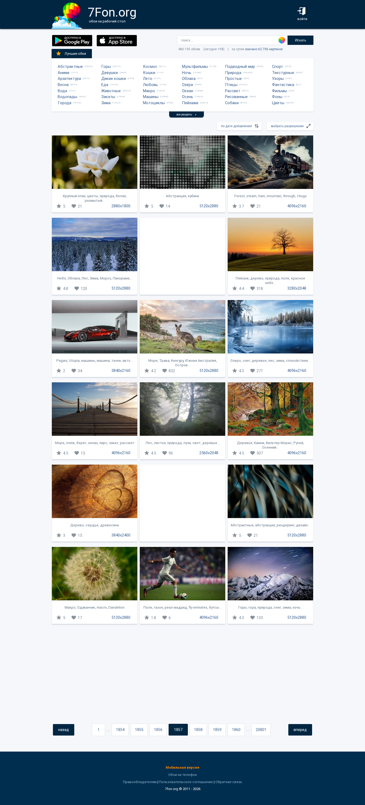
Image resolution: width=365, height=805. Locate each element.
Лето (147, 78)
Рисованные (236, 96)
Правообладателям (140, 782)
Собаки (232, 102)
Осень (187, 96)
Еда (104, 84)
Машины (150, 96)
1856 (158, 730)
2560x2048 (208, 452)
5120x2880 (208, 206)
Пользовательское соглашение (186, 782)
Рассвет (232, 90)
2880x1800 (120, 206)
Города (64, 102)
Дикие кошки (113, 78)
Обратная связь (228, 782)
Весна (63, 84)
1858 (198, 730)
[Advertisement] (182, 256)
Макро (149, 90)
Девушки (109, 72)
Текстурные (283, 72)
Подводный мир (240, 66)
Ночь (186, 72)
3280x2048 (296, 288)
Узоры (278, 78)
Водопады (67, 96)
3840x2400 (120, 535)
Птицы (231, 84)
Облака (189, 78)
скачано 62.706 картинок (264, 49)
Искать (300, 40)
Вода (62, 90)
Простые (233, 78)
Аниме (63, 72)
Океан (187, 90)
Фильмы (279, 90)
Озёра (187, 84)
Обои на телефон (182, 774)
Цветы (278, 102)
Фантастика (283, 84)
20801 (261, 730)
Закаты (108, 96)
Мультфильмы (195, 66)
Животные (111, 90)
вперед (300, 730)
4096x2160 (296, 206)
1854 (120, 730)
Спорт (277, 66)
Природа (233, 72)
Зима (106, 102)
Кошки (149, 72)
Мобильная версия (182, 767)
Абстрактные (70, 66)
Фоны (277, 96)
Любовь (150, 84)
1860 (236, 730)
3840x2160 (120, 370)
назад (63, 730)
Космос (150, 66)
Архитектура (69, 78)
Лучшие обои (75, 54)
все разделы (186, 114)
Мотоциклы (154, 102)
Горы (106, 66)
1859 (217, 730)
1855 (139, 730)
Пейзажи (190, 102)
